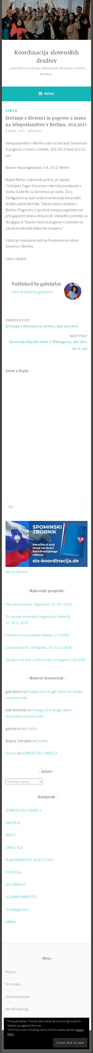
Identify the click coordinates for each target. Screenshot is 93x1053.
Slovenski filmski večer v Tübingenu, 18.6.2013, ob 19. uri (48, 342)
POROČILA (13, 872)
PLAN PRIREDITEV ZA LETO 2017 (29, 859)
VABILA (11, 110)
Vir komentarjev (17, 996)
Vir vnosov (13, 984)
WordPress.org (16, 1009)
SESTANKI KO (15, 884)
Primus (10, 753)
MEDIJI (10, 834)
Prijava (10, 971)
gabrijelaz (35, 131)
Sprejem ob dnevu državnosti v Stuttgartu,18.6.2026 (45, 659)
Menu (49, 93)
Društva (31, 728)
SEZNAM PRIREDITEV (21, 896)
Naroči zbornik (16, 571)
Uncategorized (17, 909)
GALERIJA (12, 822)
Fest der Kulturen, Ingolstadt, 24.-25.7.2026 (38, 604)
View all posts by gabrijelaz (32, 291)
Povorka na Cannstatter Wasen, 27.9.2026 (37, 635)
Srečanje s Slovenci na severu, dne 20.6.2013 (41, 323)
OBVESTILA (14, 847)
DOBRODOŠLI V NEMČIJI (39, 753)
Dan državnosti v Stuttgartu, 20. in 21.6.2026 (38, 647)
